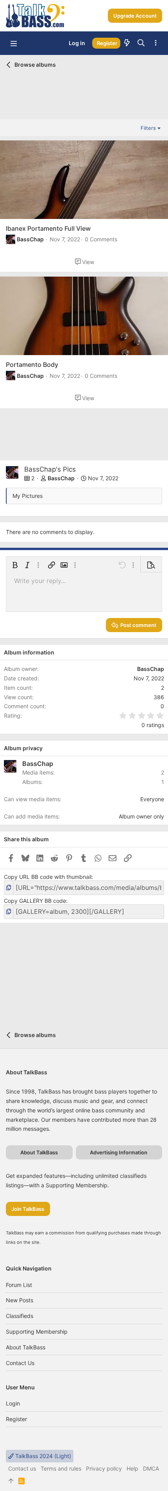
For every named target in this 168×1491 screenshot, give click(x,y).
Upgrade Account (135, 16)
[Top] (11, 1481)
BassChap (30, 239)
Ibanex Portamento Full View (48, 228)
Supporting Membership (37, 1331)
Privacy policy (104, 1468)
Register (16, 1419)
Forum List (19, 1284)
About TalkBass (25, 1347)
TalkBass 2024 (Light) (42, 1456)
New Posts (19, 1300)
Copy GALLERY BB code (35, 900)
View (88, 262)
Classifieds (19, 1315)
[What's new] (127, 43)
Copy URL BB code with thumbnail (47, 876)
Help (132, 1468)
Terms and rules (61, 1468)
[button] (13, 43)
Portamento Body (32, 364)
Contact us (20, 1363)
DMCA (151, 1468)
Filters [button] (148, 128)
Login (13, 1403)
